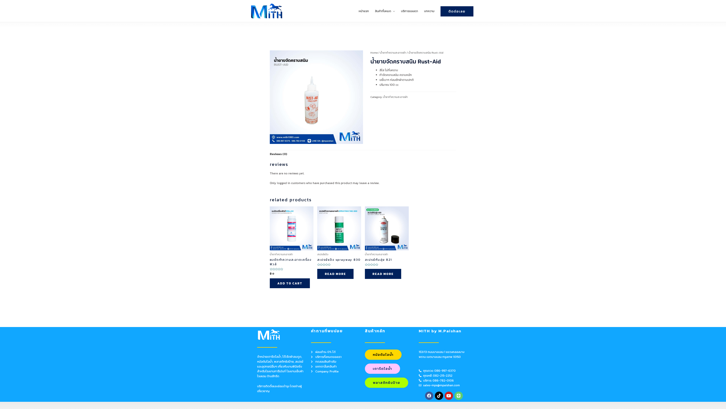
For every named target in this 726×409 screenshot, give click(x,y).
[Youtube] (449, 396)
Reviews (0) (278, 154)
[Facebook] (429, 396)
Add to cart (289, 283)
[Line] (459, 396)
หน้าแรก (364, 11)
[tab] (278, 154)
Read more (335, 274)
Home (374, 53)
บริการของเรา (409, 11)
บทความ (429, 11)
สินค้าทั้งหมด (383, 11)
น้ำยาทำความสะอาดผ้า (393, 53)
